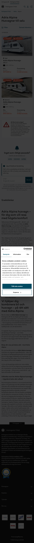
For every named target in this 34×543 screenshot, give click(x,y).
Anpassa (16, 292)
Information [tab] (17, 254)
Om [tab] (28, 254)
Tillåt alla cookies (17, 286)
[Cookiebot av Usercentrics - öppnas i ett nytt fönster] (24, 249)
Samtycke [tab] (6, 254)
